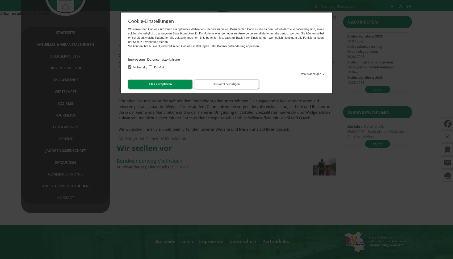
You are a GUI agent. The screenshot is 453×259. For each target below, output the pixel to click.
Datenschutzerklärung (163, 59)
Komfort (158, 67)
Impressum (136, 59)
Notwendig (140, 67)
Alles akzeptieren (160, 84)
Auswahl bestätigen (226, 84)
